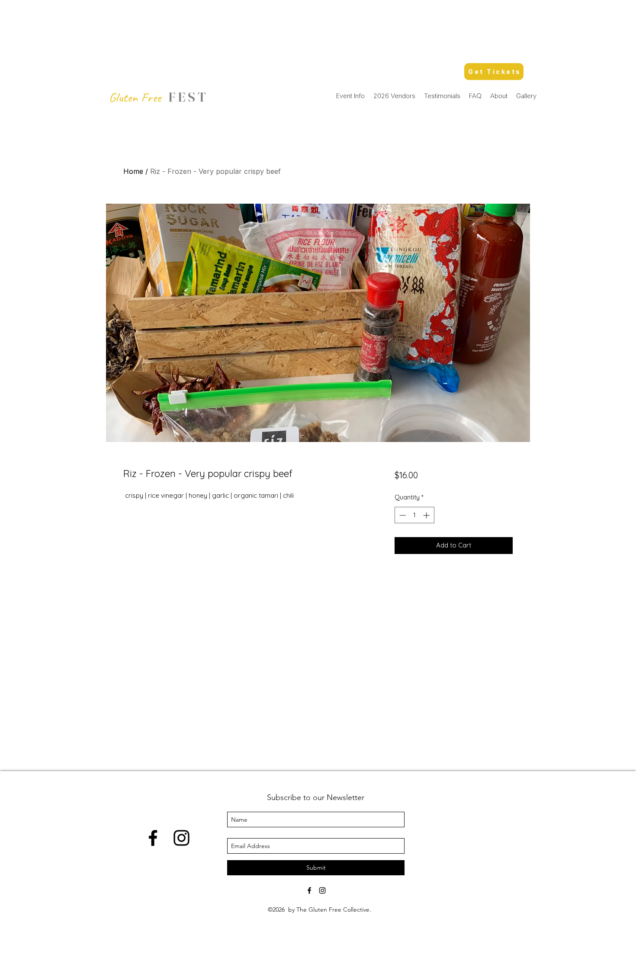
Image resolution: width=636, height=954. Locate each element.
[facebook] (153, 837)
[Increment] (427, 515)
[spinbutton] (414, 515)
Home (133, 171)
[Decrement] (402, 515)
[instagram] (181, 837)
